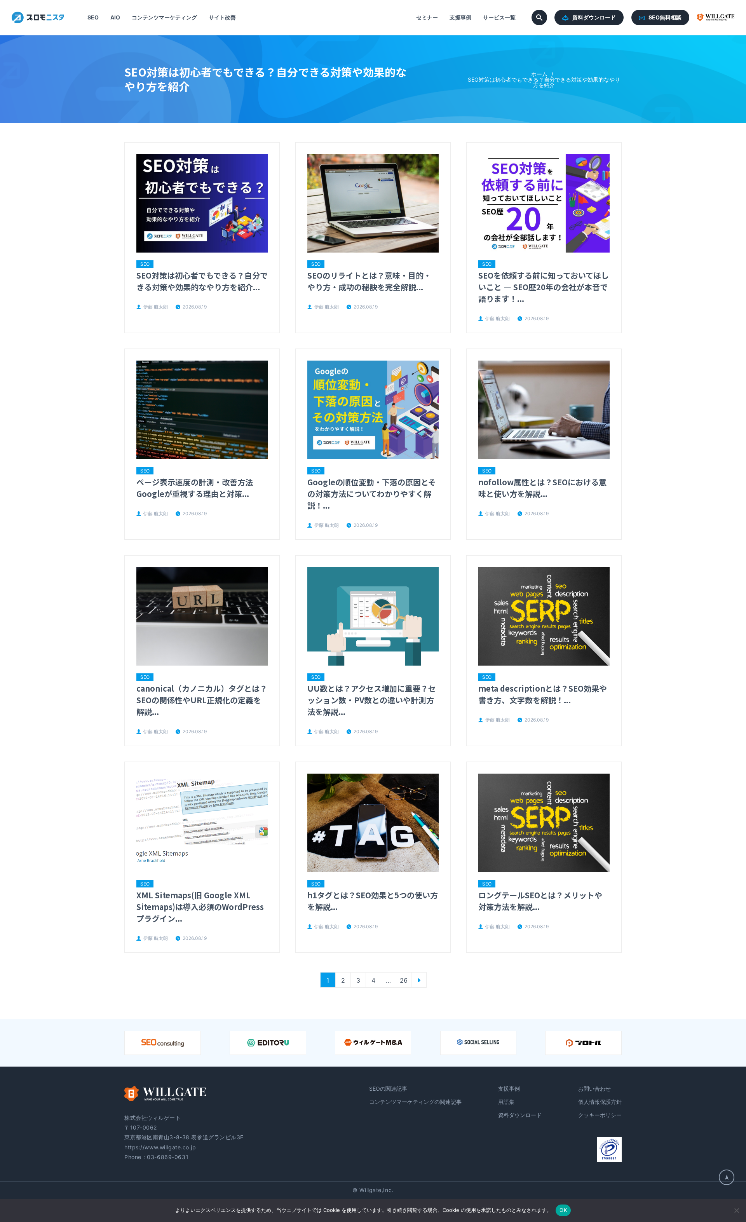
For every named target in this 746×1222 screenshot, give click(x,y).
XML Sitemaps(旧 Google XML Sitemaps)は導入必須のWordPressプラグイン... (200, 906)
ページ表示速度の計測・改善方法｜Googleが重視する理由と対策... (198, 487)
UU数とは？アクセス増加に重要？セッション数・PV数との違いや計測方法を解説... (371, 700)
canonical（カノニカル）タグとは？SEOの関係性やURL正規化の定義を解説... (201, 700)
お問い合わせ (594, 1088)
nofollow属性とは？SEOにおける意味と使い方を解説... (542, 487)
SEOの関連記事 (388, 1088)
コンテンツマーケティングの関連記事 (415, 1101)
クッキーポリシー (600, 1115)
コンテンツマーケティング (164, 17)
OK (563, 1210)
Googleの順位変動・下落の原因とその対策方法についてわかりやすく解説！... (371, 493)
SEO (93, 17)
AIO (115, 17)
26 (404, 980)
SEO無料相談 (665, 17)
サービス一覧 (499, 17)
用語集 (506, 1101)
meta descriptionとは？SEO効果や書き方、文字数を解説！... (542, 694)
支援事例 (460, 17)
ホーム (539, 74)
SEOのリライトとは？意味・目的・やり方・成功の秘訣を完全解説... (369, 281)
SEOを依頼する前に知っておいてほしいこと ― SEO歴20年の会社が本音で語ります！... (543, 287)
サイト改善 (222, 17)
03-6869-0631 (167, 1157)
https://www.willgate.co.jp (160, 1147)
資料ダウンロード (594, 17)
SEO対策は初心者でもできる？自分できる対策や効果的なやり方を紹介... (202, 281)
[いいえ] (736, 1210)
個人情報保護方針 (600, 1101)
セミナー (427, 17)
